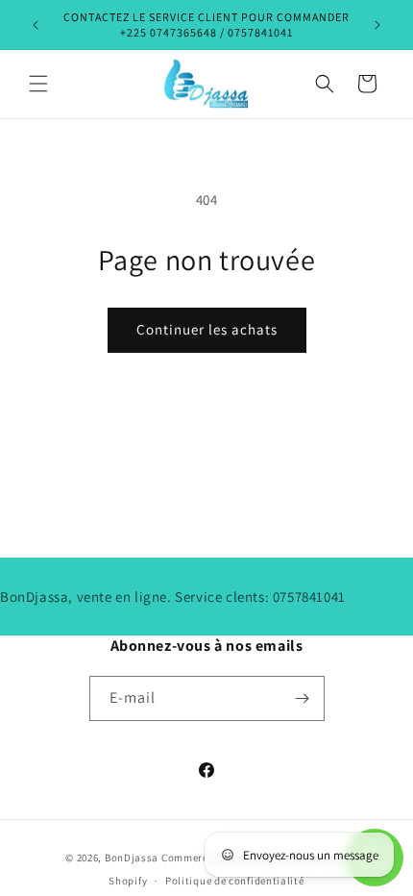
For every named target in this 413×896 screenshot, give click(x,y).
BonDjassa (131, 857)
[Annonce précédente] (35, 25)
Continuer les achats (207, 329)
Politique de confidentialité (234, 880)
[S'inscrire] (302, 698)
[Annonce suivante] (377, 25)
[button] (38, 83)
